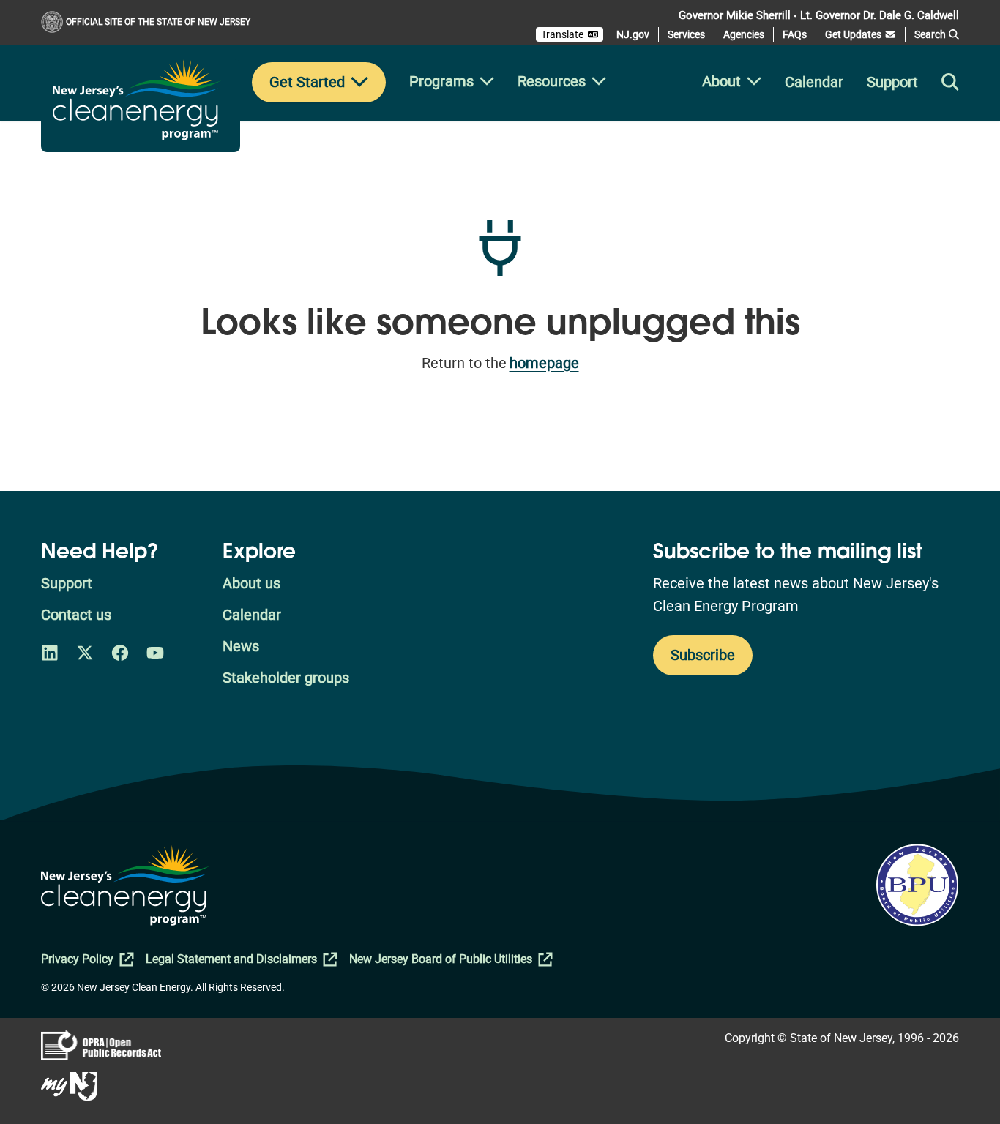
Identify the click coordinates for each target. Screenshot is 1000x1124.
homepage (544, 363)
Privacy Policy (77, 959)
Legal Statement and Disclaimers (231, 959)
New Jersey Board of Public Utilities (440, 959)
